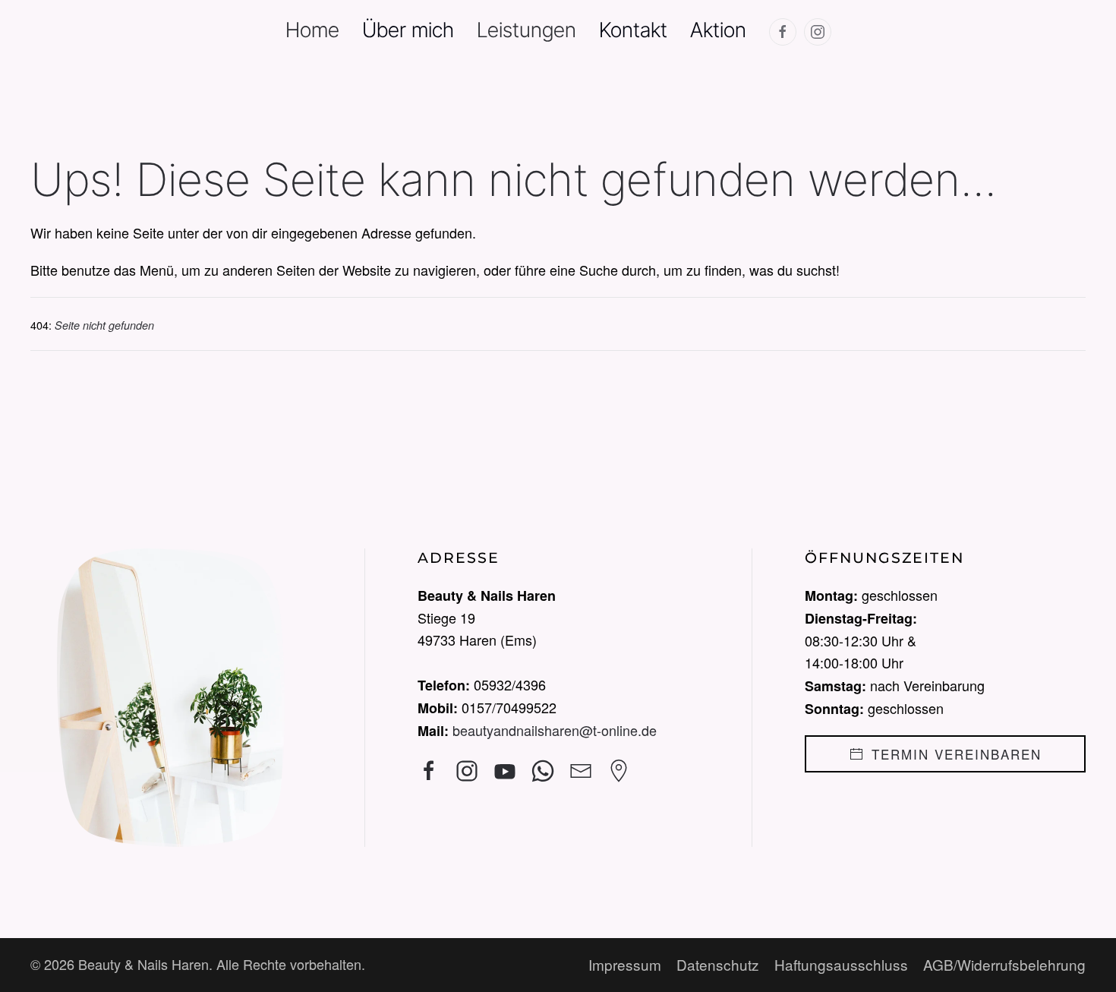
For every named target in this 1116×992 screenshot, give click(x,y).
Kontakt (633, 30)
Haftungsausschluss (841, 964)
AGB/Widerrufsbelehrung (1004, 964)
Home (312, 30)
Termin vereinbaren (957, 753)
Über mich (408, 30)
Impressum (624, 964)
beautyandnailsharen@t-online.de (554, 730)
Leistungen (526, 30)
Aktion (718, 30)
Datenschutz (717, 964)
